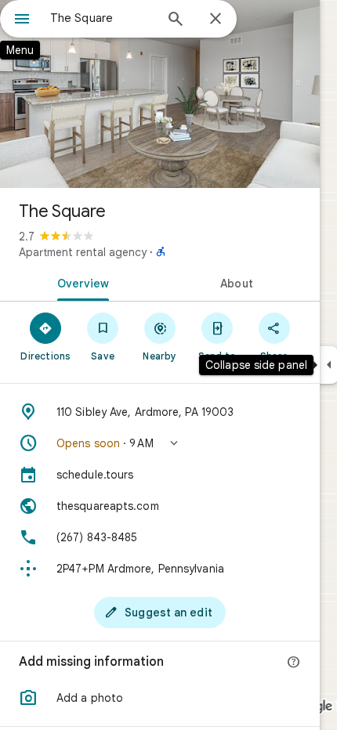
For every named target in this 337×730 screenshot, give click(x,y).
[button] (160, 443)
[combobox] (102, 18)
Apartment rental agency (83, 252)
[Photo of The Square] (160, 94)
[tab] (80, 282)
